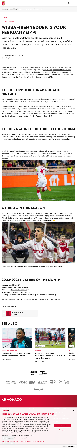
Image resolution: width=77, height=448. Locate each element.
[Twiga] (32, 382)
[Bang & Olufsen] (64, 382)
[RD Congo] (11, 382)
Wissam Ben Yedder (15, 72)
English (5, 410)
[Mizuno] (43, 372)
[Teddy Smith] (53, 382)
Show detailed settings (10, 441)
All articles (13, 9)
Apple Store (58, 267)
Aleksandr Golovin (20, 292)
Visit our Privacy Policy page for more (33, 441)
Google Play (44, 267)
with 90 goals (45, 102)
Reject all (62, 430)
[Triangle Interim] (42, 382)
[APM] (33, 372)
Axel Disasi (13, 285)
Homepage (5, 9)
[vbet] (23, 382)
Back (5, 17)
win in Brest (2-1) (58, 134)
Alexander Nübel (20, 287)
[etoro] (38, 390)
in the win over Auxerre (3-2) (41, 77)
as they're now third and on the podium (54, 139)
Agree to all (62, 426)
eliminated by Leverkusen (55, 151)
